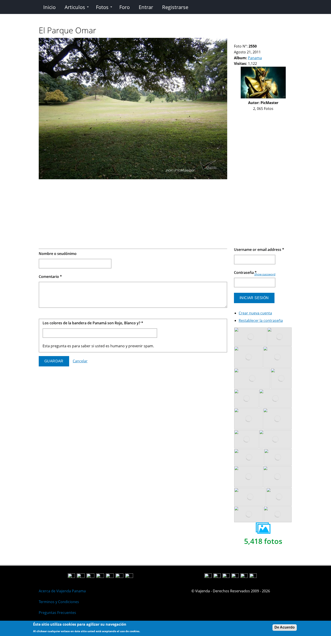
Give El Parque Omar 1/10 (236, 40)
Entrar (146, 7)
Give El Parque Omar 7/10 (259, 40)
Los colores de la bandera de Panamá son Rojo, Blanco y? (93, 322)
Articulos (75, 7)
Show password (264, 274)
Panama (255, 57)
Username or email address (259, 249)
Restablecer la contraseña (261, 320)
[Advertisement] (133, 212)
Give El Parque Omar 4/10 (247, 40)
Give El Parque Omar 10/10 (270, 40)
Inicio (49, 7)
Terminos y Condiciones (59, 601)
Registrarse (175, 7)
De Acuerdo (284, 627)
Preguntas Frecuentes (57, 612)
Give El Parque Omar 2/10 (240, 40)
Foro (124, 7)
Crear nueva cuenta (255, 313)
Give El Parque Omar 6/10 (255, 40)
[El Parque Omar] (133, 177)
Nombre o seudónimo (58, 253)
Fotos (102, 7)
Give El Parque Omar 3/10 (243, 40)
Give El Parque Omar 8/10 (263, 40)
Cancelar (80, 361)
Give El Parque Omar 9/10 (266, 40)
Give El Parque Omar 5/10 (251, 40)
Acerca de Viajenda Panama (62, 590)
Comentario (50, 276)
